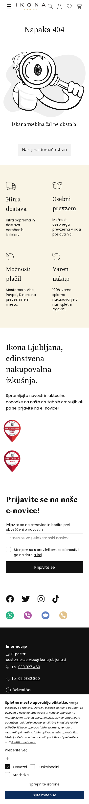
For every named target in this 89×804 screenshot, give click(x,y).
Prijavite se (44, 567)
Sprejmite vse (44, 795)
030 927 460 (29, 667)
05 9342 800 (29, 678)
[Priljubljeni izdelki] (69, 6)
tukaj (38, 554)
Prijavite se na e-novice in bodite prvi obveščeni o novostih (38, 527)
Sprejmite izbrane (44, 784)
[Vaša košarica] (79, 6)
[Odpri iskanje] (50, 6)
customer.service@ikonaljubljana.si (36, 659)
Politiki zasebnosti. (23, 742)
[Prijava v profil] (59, 6)
